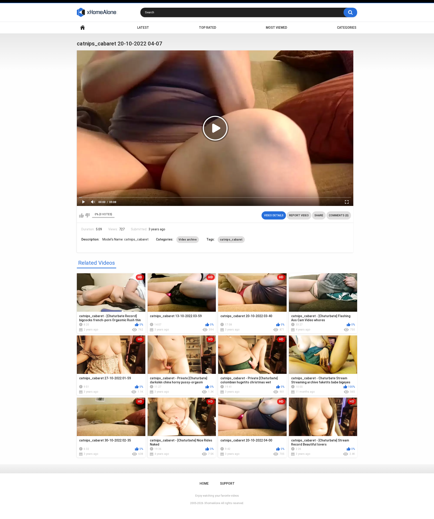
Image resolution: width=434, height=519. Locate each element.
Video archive (188, 239)
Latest (143, 27)
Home (82, 27)
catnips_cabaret (231, 239)
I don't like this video (87, 215)
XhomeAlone (212, 503)
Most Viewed (276, 27)
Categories (346, 27)
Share (318, 215)
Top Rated (207, 27)
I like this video (81, 215)
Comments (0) (339, 215)
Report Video (299, 215)
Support (227, 483)
